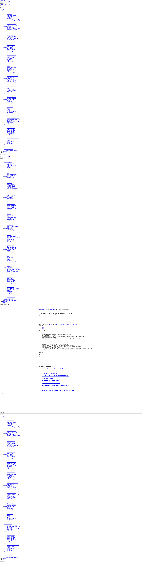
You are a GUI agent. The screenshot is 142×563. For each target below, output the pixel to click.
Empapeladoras (9, 59)
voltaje (76, 324)
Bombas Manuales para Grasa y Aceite (13, 119)
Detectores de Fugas (10, 89)
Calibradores (9, 134)
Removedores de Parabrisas (12, 73)
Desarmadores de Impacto (11, 111)
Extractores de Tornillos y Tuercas (13, 138)
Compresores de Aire (10, 81)
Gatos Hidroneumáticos (11, 34)
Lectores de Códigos (10, 16)
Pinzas (8, 114)
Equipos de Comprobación (11, 96)
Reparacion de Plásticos (11, 56)
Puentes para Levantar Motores (12, 38)
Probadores (9, 18)
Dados (8, 106)
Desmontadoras (9, 44)
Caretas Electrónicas (10, 77)
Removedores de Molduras (11, 72)
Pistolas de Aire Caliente (11, 65)
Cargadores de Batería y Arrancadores (13, 87)
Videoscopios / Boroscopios (11, 90)
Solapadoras (9, 70)
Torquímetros (9, 103)
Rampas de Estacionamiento (12, 29)
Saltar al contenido (3, 0)
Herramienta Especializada (11, 86)
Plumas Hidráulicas (10, 37)
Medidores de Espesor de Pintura (12, 76)
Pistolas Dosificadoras (10, 123)
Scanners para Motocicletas (11, 15)
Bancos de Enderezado (11, 49)
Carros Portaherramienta (11, 128)
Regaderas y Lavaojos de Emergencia (11, 144)
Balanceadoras (9, 42)
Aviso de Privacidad (4, 409)
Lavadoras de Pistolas (10, 57)
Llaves (8, 104)
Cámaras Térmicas (10, 91)
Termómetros (9, 142)
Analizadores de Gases (11, 21)
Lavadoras (8, 88)
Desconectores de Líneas (11, 98)
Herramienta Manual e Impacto (9, 99)
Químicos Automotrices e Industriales (11, 150)
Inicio (3, 9)
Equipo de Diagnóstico (8, 11)
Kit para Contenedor (10, 122)
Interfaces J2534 (10, 17)
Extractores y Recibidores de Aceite (13, 118)
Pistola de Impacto (10, 101)
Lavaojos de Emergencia (11, 146)
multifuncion (69, 324)
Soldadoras (9, 52)
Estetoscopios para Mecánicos (12, 92)
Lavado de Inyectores (10, 94)
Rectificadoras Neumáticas (11, 67)
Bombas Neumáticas (10, 120)
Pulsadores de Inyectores (11, 97)
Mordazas (8, 66)
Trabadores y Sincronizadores (12, 82)
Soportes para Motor (10, 39)
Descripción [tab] (44, 327)
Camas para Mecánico (11, 130)
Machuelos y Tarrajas (10, 136)
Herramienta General (8, 124)
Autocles (8, 100)
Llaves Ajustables (10, 112)
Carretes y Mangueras (11, 131)
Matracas (8, 108)
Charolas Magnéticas (10, 141)
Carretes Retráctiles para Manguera (13, 121)
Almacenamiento (10, 125)
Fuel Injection (6, 93)
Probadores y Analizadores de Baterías (13, 20)
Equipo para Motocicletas (8, 149)
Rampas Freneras (10, 30)
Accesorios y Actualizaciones (12, 25)
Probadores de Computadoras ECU (13, 19)
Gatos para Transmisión (11, 35)
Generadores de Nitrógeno (11, 80)
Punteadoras (9, 63)
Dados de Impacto (10, 107)
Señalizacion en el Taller (8, 148)
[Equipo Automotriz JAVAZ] (5, 4)
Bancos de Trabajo (10, 127)
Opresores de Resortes (11, 45)
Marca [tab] (43, 328)
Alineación (8, 41)
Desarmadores (9, 110)
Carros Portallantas (10, 46)
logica (66, 324)
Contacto (3, 152)
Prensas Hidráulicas (10, 129)
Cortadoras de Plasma (11, 51)
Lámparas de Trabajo (10, 139)
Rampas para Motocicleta (11, 31)
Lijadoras (8, 60)
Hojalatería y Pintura (8, 47)
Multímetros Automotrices (11, 24)
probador (73, 324)
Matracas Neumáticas (10, 102)
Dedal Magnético (10, 143)
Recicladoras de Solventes (11, 58)
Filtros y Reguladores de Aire (12, 135)
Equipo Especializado (8, 78)
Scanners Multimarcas (10, 13)
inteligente (62, 324)
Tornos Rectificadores (10, 79)
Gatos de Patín (9, 32)
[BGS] (43, 319)
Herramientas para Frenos (11, 83)
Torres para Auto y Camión (11, 36)
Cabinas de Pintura (10, 48)
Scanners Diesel (9, 14)
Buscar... (1, 5)
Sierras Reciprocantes (10, 69)
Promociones (4, 151)
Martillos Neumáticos (10, 61)
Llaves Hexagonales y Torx (11, 113)
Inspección (8, 140)
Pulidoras (8, 62)
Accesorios (8, 115)
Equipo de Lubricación (8, 117)
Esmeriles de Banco (10, 133)
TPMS (8, 23)
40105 (57, 324)
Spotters (8, 50)
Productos (4, 10)
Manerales (8, 109)
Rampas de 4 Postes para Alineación (13, 28)
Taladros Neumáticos (10, 71)
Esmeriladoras (9, 68)
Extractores (9, 84)
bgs (59, 324)
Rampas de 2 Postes (10, 27)
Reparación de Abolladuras (11, 55)
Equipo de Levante (7, 26)
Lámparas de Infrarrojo (11, 53)
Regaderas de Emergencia (11, 145)
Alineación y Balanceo (8, 40)
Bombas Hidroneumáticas (11, 132)
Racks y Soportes (10, 75)
